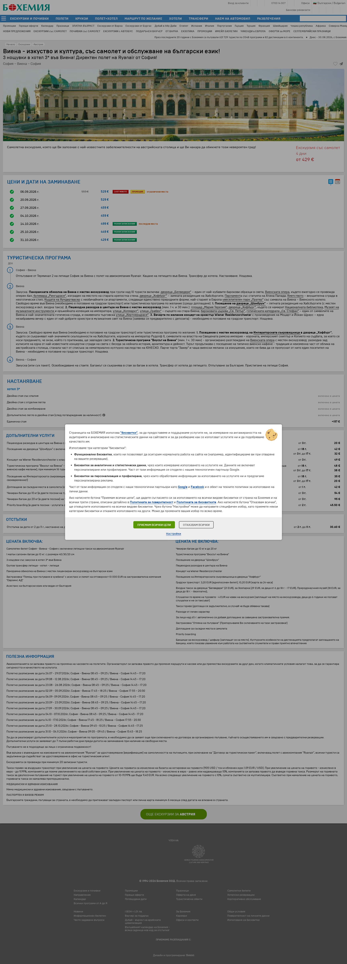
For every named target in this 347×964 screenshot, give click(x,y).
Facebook (197, 487)
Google (182, 487)
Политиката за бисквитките (196, 502)
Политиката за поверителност (151, 502)
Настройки (173, 533)
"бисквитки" (129, 432)
